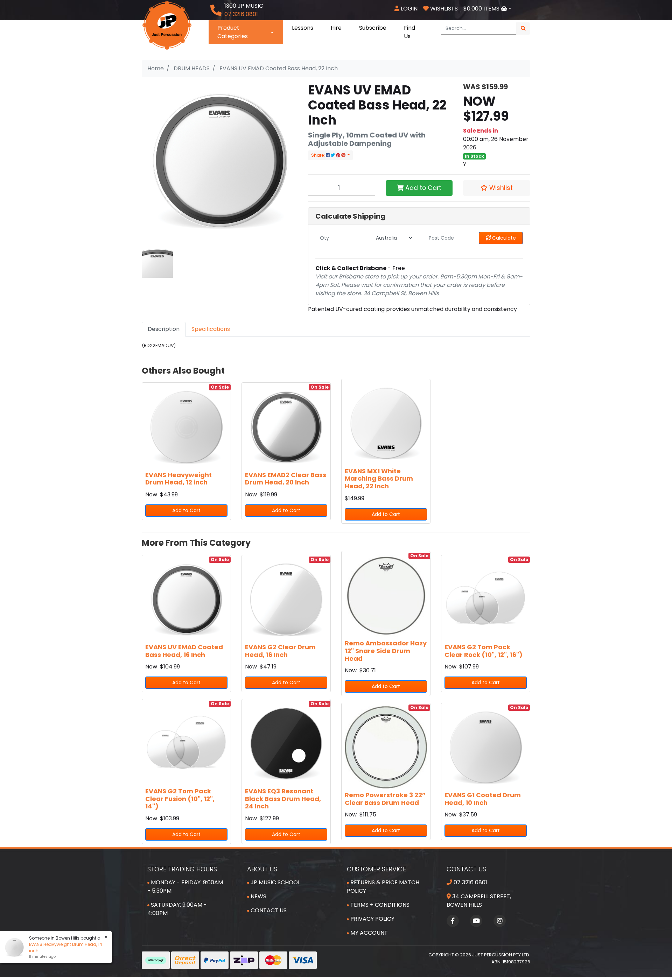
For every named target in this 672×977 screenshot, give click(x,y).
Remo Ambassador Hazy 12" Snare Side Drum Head (386, 651)
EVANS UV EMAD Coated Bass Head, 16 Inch (184, 651)
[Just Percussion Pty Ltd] (167, 25)
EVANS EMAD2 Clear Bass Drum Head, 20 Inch (285, 478)
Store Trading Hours (182, 869)
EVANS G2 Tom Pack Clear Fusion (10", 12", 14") (180, 798)
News (257, 896)
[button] (496, 188)
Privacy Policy (371, 919)
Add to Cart (422, 188)
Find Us (409, 32)
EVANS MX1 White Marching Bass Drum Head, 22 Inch (379, 478)
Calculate (503, 237)
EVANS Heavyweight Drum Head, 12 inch (178, 478)
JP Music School (274, 882)
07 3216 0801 (469, 882)
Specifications (210, 329)
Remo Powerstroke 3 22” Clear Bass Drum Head (385, 799)
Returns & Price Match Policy (383, 886)
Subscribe (372, 28)
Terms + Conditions (379, 905)
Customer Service (376, 869)
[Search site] (523, 28)
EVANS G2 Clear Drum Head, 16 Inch (280, 651)
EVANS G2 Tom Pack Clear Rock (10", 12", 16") (483, 651)
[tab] (164, 329)
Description (164, 329)
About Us (262, 869)
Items (482, 9)
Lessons (302, 28)
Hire (336, 28)
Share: (318, 155)
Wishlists (443, 9)
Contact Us (268, 910)
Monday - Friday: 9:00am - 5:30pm (185, 886)
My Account (368, 933)
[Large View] (157, 262)
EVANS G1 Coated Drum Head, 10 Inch (482, 799)
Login (408, 9)
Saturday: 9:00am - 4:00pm (177, 909)
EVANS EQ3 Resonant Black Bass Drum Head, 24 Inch (283, 798)
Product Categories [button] (232, 32)
